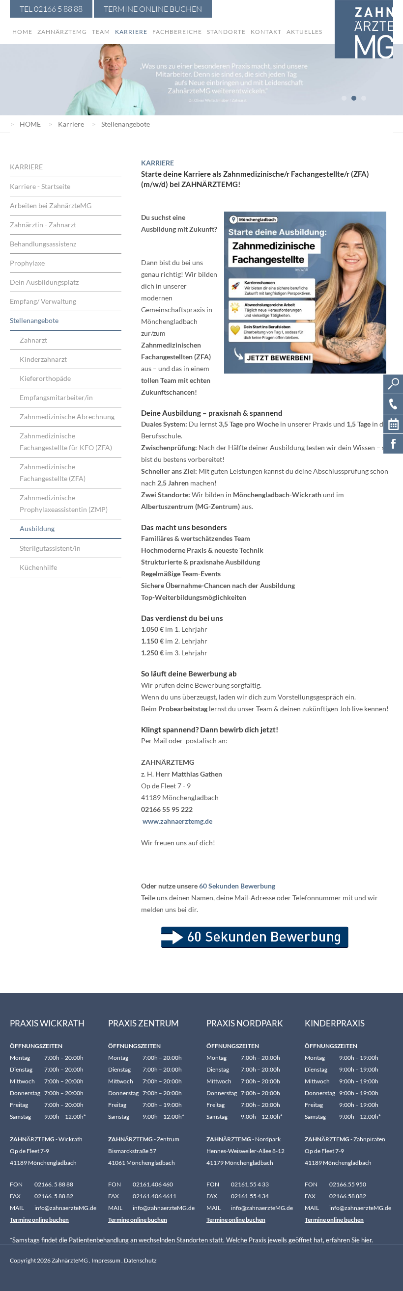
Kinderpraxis (335, 1023)
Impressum (105, 1260)
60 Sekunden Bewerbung (237, 886)
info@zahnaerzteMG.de (164, 1207)
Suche (393, 384)
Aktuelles (304, 31)
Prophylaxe (27, 263)
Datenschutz (140, 1260)
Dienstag (21, 1069)
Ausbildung (37, 528)
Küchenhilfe (38, 567)
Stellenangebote (125, 124)
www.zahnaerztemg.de (177, 821)
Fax (15, 1196)
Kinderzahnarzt (43, 359)
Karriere (131, 31)
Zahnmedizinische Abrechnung (67, 416)
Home (22, 31)
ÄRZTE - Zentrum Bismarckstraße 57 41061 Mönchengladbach (143, 1150)
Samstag (20, 1116)
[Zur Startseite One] (364, 29)
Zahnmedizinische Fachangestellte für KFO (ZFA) (66, 441)
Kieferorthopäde (45, 378)
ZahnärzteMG (62, 31)
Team (101, 31)
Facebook (393, 444)
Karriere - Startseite (40, 186)
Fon (16, 1184)
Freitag (19, 1104)
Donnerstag (25, 1093)
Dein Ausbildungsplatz (44, 282)
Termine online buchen (39, 1219)
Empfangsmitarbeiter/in (56, 397)
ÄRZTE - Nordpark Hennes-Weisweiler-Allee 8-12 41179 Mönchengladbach (245, 1150)
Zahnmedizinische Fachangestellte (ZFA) (53, 472)
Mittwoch (22, 1081)
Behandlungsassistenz (43, 244)
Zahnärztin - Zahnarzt (43, 224)
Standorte (226, 31)
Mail (17, 1207)
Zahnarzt (33, 340)
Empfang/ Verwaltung (43, 301)
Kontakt (266, 31)
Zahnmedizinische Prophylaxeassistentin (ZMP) (64, 503)
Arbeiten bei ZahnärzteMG (50, 205)
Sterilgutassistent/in (50, 548)
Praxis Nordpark (244, 1023)
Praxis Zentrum (143, 1023)
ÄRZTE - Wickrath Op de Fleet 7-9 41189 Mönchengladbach (46, 1150)
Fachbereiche (177, 31)
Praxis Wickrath (47, 1023)
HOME (30, 124)
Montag (20, 1057)
